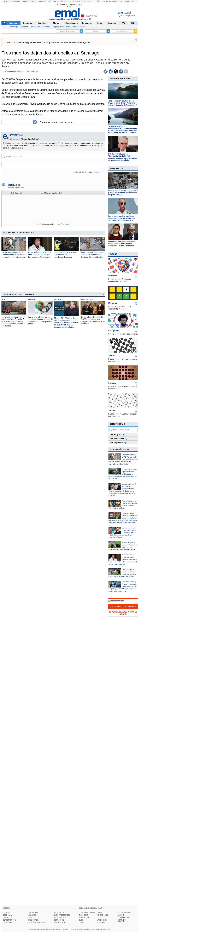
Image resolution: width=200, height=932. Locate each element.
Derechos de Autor (36, 929)
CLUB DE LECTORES (87, 912)
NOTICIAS (6, 912)
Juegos (113, 254)
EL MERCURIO (84, 917)
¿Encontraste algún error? (56, 122)
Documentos (35, 27)
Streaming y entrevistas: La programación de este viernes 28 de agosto (53, 42)
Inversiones (53, 1)
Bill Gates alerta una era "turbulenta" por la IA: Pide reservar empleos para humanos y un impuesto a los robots (122, 157)
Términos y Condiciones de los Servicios (75, 929)
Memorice (112, 303)
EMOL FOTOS (33, 920)
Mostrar (70, 7)
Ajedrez (111, 355)
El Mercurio (15, 1)
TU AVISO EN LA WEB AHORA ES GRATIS (123, 613)
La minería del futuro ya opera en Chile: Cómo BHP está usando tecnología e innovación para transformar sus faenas (13, 321)
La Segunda (124, 1)
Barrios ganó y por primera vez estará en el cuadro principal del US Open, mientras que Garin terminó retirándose (122, 532)
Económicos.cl (99, 1)
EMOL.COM (83, 915)
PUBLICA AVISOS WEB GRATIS (123, 606)
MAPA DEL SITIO (60, 922)
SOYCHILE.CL (102, 922)
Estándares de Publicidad (101, 929)
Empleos (86, 1)
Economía (27, 23)
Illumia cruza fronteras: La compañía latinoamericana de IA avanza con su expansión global (40, 320)
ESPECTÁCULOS (9, 920)
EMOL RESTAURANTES (36, 922)
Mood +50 (58, 299)
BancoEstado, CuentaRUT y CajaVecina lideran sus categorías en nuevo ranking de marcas (93, 320)
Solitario (112, 383)
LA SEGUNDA (102, 920)
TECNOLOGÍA (8, 922)
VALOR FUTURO (124, 917)
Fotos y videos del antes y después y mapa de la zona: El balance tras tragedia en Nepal (123, 193)
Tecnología (13, 27)
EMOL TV (31, 917)
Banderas (112, 276)
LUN (98, 917)
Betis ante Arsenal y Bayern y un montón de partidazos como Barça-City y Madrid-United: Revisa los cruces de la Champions (122, 586)
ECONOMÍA (7, 915)
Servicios (112, 23)
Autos (63, 1)
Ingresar (121, 16)
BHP (3, 299)
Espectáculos (71, 23)
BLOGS (81, 920)
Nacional (13, 23)
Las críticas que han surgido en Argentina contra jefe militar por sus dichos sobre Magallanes (121, 218)
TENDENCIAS (33, 912)
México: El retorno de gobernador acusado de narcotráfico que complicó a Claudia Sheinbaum (122, 244)
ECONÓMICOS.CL (124, 912)
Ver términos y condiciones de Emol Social (53, 224)
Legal (33, 1)
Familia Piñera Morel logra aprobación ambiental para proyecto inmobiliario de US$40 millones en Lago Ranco (122, 474)
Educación (24, 27)
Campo (42, 1)
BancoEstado (87, 299)
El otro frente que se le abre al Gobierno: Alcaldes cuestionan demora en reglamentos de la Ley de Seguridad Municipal (65, 257)
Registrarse (130, 16)
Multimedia (46, 27)
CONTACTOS (59, 920)
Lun (133, 1)
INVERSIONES (102, 915)
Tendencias (87, 23)
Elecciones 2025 (78, 27)
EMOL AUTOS (59, 912)
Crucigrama (113, 330)
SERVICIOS (32, 915)
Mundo (56, 23)
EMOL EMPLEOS (60, 917)
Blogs (26, 1)
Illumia (31, 299)
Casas (114, 1)
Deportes (42, 23)
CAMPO (100, 912)
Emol (5, 1)
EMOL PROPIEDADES (62, 915)
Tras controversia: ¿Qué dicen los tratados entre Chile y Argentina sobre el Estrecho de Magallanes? (122, 103)
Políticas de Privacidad (52, 929)
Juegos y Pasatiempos (61, 27)
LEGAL (81, 922)
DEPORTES (7, 917)
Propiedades (74, 1)
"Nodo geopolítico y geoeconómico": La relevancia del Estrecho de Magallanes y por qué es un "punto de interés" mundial (122, 129)
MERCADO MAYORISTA (122, 921)
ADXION (121, 915)
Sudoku (111, 410)
